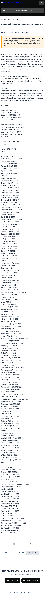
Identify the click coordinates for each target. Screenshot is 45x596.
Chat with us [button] (14, 580)
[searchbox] (22, 10)
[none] (12, 4)
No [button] (36, 553)
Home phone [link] (14, 19)
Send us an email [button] (32, 580)
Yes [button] (29, 553)
